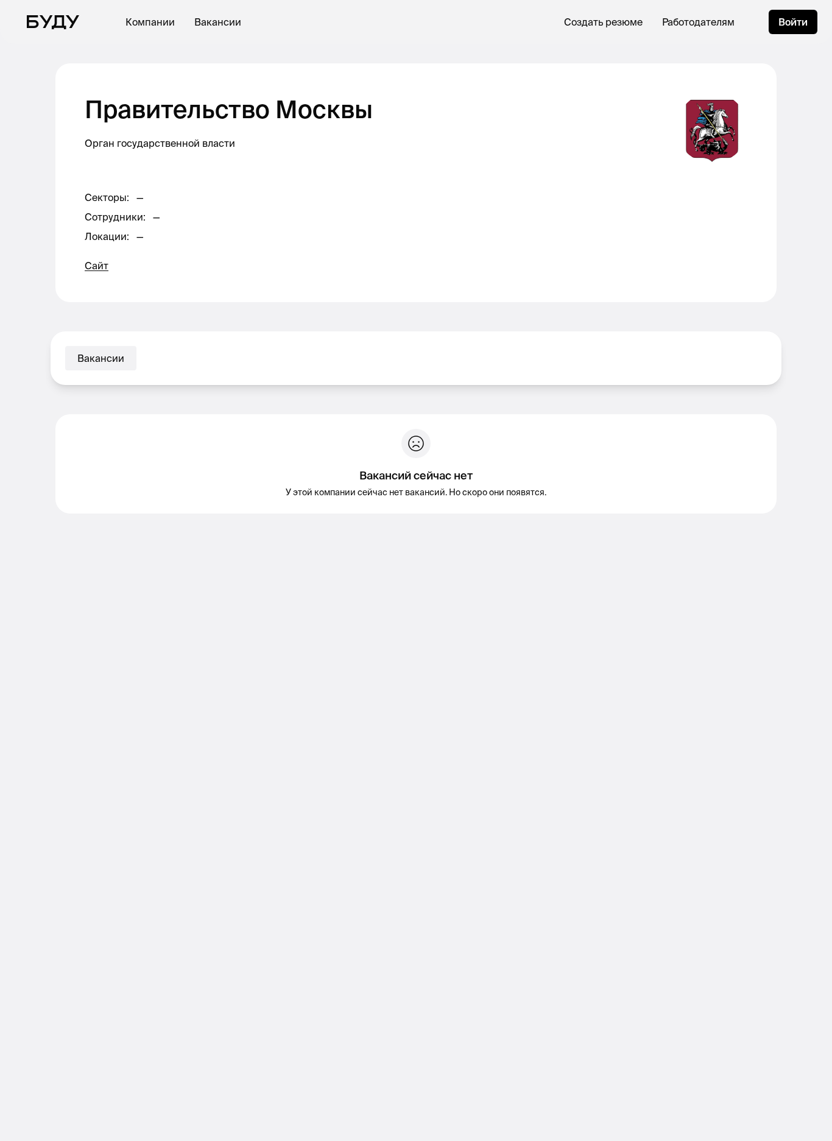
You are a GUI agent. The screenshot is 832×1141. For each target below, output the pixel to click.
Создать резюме (603, 21)
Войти (793, 21)
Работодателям (698, 21)
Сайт (96, 265)
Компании (150, 21)
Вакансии (217, 21)
